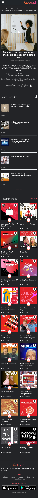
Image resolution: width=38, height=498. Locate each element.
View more (19, 190)
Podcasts (8, 8)
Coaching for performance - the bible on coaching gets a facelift (18, 10)
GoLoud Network (19, 479)
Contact (13, 477)
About (5, 477)
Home (2, 8)
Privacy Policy (30, 477)
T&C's (21, 477)
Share (27, 85)
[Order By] (36, 96)
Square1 (23, 493)
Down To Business (17, 8)
